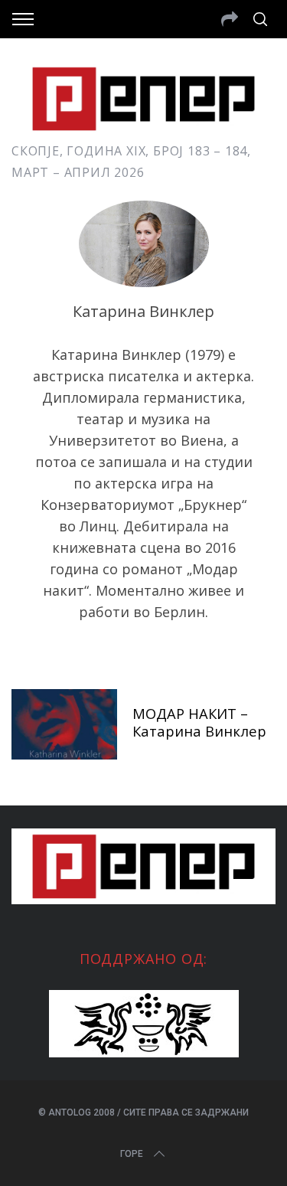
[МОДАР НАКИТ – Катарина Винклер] (64, 724)
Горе (131, 1153)
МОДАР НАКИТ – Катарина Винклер (199, 722)
